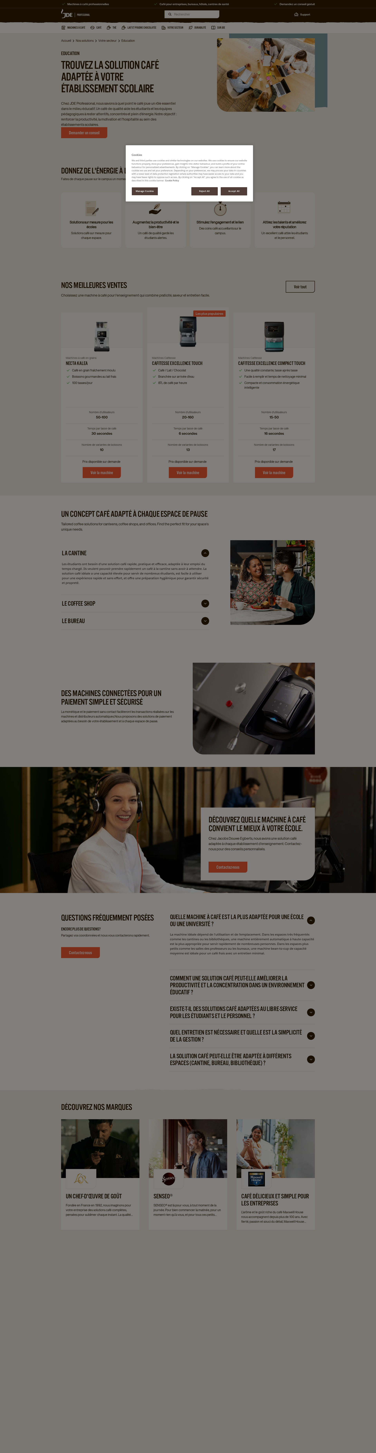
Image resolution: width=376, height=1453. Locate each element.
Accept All (234, 191)
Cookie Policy (172, 180)
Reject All (204, 191)
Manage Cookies (145, 191)
